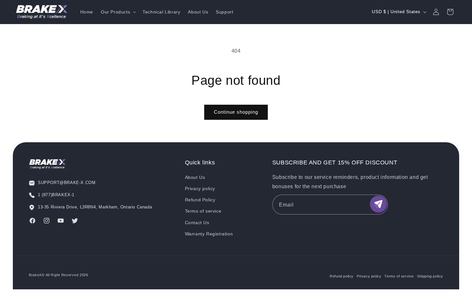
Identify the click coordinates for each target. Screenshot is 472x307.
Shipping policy (430, 276)
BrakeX (35, 275)
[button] (118, 12)
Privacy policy (200, 188)
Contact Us (197, 222)
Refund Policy (200, 199)
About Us (195, 177)
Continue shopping (236, 112)
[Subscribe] (378, 204)
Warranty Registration (209, 233)
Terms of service (203, 211)
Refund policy (342, 276)
